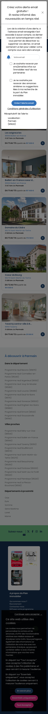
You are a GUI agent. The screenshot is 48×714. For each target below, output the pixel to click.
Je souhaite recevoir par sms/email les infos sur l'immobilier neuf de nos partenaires (25, 68)
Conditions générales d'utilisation (24, 108)
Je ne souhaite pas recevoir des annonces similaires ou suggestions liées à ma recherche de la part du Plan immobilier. (25, 88)
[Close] (42, 12)
